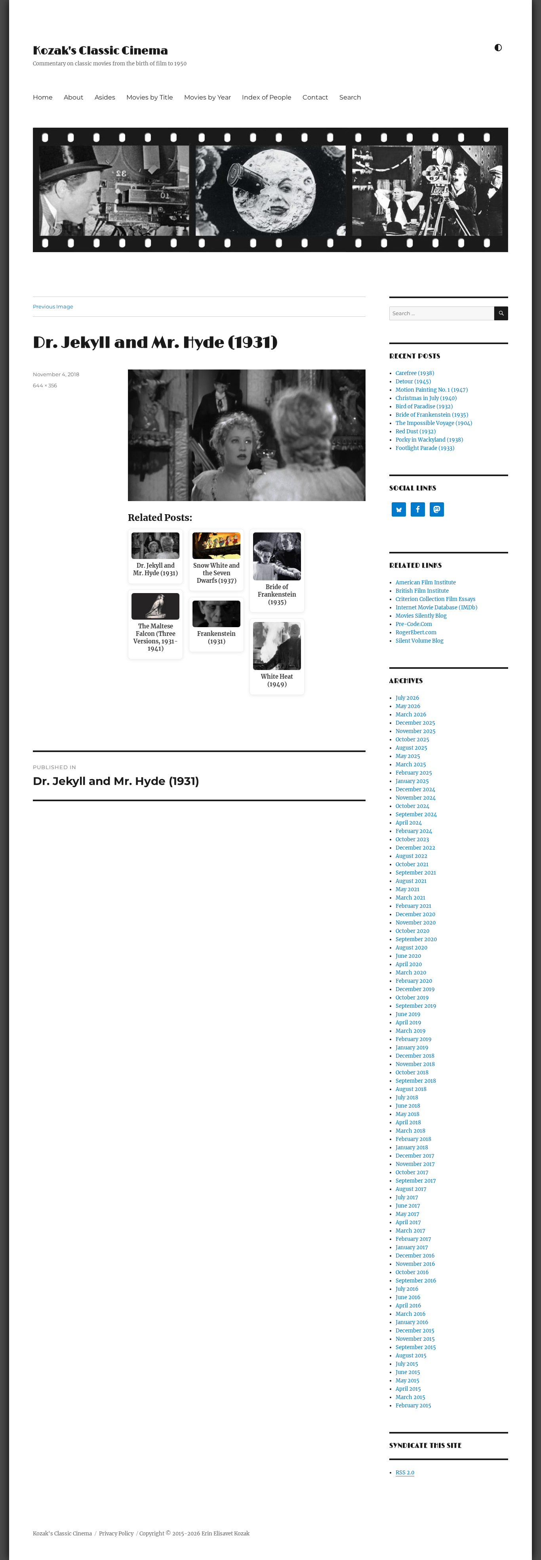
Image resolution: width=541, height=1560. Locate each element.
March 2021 (410, 897)
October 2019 (412, 997)
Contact (315, 97)
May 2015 (407, 1380)
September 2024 (416, 814)
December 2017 (415, 1155)
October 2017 (412, 1172)
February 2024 (414, 831)
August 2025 (411, 748)
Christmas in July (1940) (426, 398)
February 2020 (414, 981)
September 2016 (416, 1280)
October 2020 (412, 931)
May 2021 (407, 889)
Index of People (266, 97)
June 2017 (408, 1205)
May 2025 (408, 756)
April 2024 (409, 822)
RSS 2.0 (405, 1472)
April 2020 (409, 964)
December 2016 (415, 1255)
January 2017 (412, 1247)
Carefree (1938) (415, 373)
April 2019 (408, 1022)
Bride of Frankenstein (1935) (432, 415)
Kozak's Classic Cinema (100, 51)
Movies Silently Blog (421, 616)
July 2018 (407, 1097)
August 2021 (411, 881)
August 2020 (411, 947)
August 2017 (411, 1189)
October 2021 (412, 864)
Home (43, 97)
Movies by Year (207, 97)
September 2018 (416, 1081)
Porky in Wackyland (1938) (429, 439)
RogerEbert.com (416, 632)
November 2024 (416, 797)
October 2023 (412, 839)
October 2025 (412, 739)
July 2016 (407, 1289)
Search (350, 97)
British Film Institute (422, 591)
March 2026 (411, 714)
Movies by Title (149, 97)
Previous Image (53, 306)
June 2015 (408, 1372)
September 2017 (416, 1180)
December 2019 (415, 989)
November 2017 (415, 1164)
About (74, 97)
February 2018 (413, 1139)
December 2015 (415, 1330)
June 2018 (408, 1106)
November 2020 (416, 922)
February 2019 (414, 1039)
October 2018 (412, 1072)
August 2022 (411, 856)
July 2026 (407, 698)
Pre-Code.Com (414, 624)
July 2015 (407, 1364)
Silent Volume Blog (420, 640)
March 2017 (410, 1230)
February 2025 (414, 772)
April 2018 (408, 1122)
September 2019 (416, 1006)
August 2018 (411, 1089)
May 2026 (408, 706)
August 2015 (411, 1355)
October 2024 (412, 806)
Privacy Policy (116, 1533)
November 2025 (416, 731)
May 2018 (407, 1114)
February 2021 (413, 906)
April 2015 (408, 1389)
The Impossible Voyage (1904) (434, 423)
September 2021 (416, 872)
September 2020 (416, 939)
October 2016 (412, 1272)
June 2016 (408, 1297)
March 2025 (411, 764)
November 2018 (415, 1064)
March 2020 (411, 972)
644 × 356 (45, 385)
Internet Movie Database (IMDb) (437, 607)
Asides (105, 97)
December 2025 (415, 723)
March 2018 (410, 1130)
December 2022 (415, 847)
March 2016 (411, 1314)
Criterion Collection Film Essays (436, 599)
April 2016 (408, 1305)
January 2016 (412, 1322)
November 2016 (415, 1264)
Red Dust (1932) (416, 431)
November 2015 (415, 1339)
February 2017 (413, 1239)
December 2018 (415, 1056)
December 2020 (415, 914)
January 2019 (412, 1047)
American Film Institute (426, 582)
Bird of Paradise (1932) (424, 406)
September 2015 (416, 1347)
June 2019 (408, 1014)
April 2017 (408, 1222)
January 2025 (412, 781)
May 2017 (407, 1214)
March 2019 (411, 1031)
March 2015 (410, 1397)
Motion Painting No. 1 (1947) (432, 390)
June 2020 (408, 956)
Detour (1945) (413, 381)
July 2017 (407, 1197)
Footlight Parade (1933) (425, 448)
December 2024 (415, 789)
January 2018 (412, 1147)
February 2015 (413, 1405)
